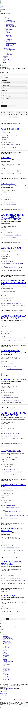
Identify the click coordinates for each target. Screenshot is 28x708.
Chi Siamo (8, 18)
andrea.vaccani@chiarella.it (14, 433)
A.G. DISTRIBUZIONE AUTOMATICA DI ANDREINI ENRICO (12, 217)
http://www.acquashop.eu (14, 369)
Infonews (8, 37)
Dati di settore (9, 29)
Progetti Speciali (9, 45)
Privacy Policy (3, 693)
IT (0, 6)
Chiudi (2, 629)
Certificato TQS (7, 103)
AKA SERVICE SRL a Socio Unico (11, 529)
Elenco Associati (9, 24)
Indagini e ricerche (10, 44)
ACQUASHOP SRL (10, 350)
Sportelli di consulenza (11, 43)
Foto (7, 52)
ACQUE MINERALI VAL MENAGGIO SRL (13, 414)
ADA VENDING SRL (11, 451)
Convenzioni (9, 36)
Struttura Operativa (10, 25)
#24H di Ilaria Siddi (10, 129)
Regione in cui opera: (6, 96)
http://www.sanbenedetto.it (15, 340)
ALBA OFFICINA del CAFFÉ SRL (11, 563)
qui (13, 702)
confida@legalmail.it (4, 689)
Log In (4, 62)
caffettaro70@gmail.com (13, 235)
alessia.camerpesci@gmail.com (15, 171)
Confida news (9, 54)
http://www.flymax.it (13, 204)
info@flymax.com (11, 202)
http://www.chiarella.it (13, 436)
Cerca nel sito (6, 60)
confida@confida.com (8, 688)
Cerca (4, 106)
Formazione (8, 35)
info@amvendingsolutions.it (14, 263)
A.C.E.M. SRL (8, 183)
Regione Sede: (4, 90)
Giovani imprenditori (10, 21)
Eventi (7, 47)
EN (3, 6)
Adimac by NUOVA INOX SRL (13, 485)
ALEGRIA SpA (8, 595)
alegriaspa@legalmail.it (13, 611)
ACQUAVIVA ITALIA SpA (14, 379)
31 (20, 619)
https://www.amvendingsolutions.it (11, 267)
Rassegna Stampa (10, 50)
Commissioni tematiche (11, 22)
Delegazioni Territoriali (11, 26)
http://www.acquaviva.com (14, 400)
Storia (7, 31)
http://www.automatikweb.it (15, 550)
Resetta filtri (11, 106)
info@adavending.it (12, 469)
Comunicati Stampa (10, 49)
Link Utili (8, 32)
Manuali (7, 41)
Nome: (3, 75)
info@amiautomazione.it (13, 303)
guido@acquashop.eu (12, 366)
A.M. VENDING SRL (11, 248)
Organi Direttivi (9, 20)
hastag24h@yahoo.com (13, 144)
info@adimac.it (10, 505)
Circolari (8, 40)
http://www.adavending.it (14, 471)
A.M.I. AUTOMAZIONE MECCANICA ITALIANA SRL (13, 282)
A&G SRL (6, 157)
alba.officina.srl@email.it (13, 578)
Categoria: (4, 80)
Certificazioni (9, 39)
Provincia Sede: (5, 85)
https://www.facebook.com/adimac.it (12, 511)
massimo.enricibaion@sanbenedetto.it (13, 338)
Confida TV (8, 53)
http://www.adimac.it (13, 507)
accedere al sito (21, 699)
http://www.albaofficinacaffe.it (16, 580)
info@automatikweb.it (12, 547)
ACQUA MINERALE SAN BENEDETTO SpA (13, 317)
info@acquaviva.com (12, 397)
